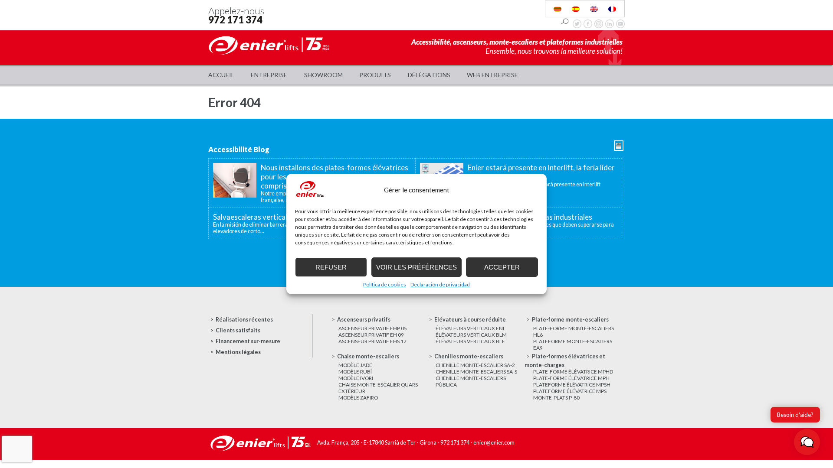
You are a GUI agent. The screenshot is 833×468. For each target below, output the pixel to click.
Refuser (331, 267)
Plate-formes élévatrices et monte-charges (565, 360)
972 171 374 (235, 20)
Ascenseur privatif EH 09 (371, 335)
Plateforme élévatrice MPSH (571, 384)
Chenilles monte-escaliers (468, 356)
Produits (375, 74)
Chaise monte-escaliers (368, 356)
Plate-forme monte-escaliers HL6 (573, 331)
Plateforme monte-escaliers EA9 (572, 344)
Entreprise (269, 74)
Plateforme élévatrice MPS (570, 391)
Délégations (429, 74)
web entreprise (492, 74)
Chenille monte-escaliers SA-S (476, 371)
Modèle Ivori (355, 378)
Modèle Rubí (355, 371)
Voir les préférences (416, 267)
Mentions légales (238, 352)
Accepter (502, 267)
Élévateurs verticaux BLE (470, 341)
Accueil (221, 74)
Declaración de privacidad (440, 284)
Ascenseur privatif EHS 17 (372, 341)
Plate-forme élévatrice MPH (571, 378)
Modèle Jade (355, 365)
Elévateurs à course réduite (470, 319)
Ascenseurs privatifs (363, 319)
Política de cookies (384, 284)
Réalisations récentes (244, 319)
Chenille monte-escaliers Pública (471, 381)
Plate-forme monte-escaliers (570, 319)
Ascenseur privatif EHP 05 (372, 328)
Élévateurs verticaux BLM (471, 335)
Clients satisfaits (238, 330)
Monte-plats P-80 (556, 397)
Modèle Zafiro (358, 397)
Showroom (323, 74)
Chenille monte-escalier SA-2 (475, 365)
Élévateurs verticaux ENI (470, 328)
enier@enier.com (494, 442)
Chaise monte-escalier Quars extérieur (378, 387)
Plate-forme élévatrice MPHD (573, 371)
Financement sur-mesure (248, 341)
